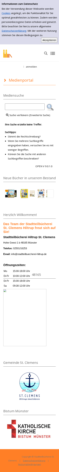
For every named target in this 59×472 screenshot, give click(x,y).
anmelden (31, 66)
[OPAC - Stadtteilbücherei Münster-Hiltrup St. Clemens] (21, 53)
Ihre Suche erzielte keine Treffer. (23, 124)
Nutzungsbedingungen (29, 464)
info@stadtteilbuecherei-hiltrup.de (29, 254)
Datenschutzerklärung (14, 30)
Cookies (6, 13)
